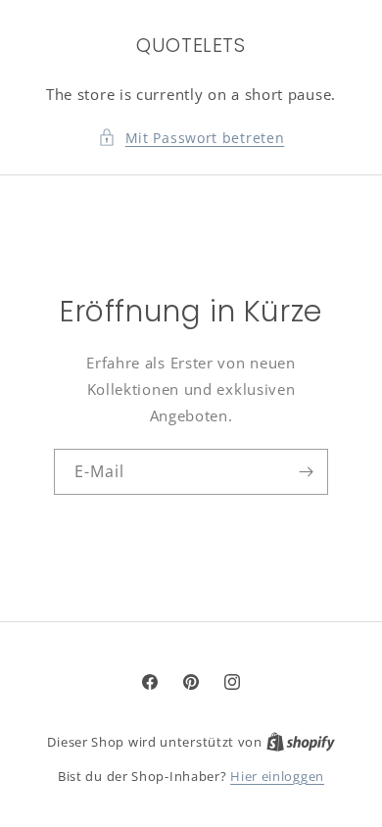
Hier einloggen (277, 776)
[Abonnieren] (305, 472)
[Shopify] (300, 742)
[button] (191, 137)
